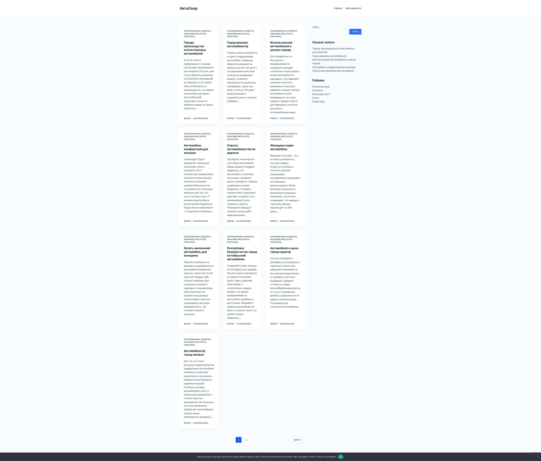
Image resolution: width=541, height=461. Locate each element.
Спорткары (189, 37)
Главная (338, 8)
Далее (297, 440)
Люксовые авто (353, 8)
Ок (341, 457)
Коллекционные (192, 31)
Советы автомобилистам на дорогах (241, 149)
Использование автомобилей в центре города (281, 46)
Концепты (206, 31)
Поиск (315, 27)
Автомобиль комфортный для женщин (196, 149)
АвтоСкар (189, 8)
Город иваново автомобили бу (329, 56)
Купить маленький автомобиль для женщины (197, 251)
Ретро (203, 34)
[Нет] (537, 456)
